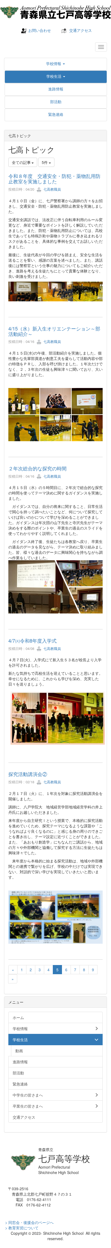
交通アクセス (80, 30)
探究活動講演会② (27, 773)
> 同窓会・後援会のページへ (29, 1222)
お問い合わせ (39, 30)
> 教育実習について (22, 1227)
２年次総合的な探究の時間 (37, 468)
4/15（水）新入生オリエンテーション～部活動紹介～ (54, 331)
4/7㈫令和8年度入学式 (32, 640)
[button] (55, 63)
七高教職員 (51, 189)
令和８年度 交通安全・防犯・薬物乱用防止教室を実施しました (54, 178)
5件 (45, 162)
